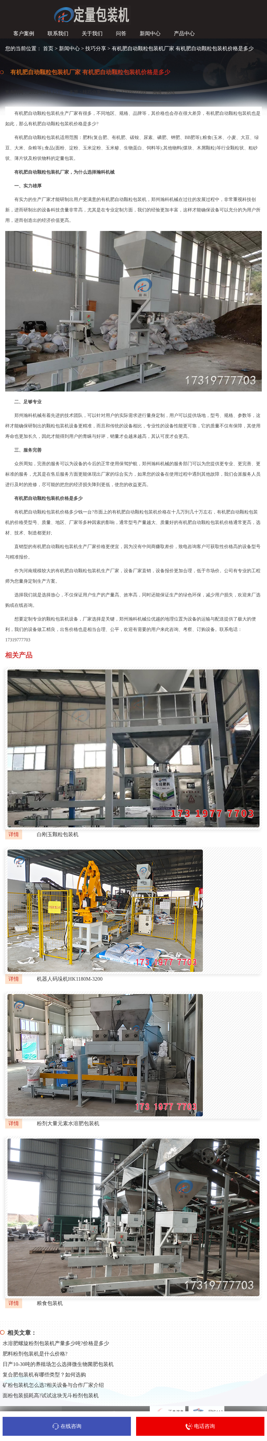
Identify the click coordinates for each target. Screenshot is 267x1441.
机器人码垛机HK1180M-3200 (70, 979)
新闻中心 (69, 48)
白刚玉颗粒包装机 (57, 834)
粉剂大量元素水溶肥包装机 (68, 1123)
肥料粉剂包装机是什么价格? (35, 1354)
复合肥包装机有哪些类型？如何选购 (44, 1374)
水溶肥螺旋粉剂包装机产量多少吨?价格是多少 (56, 1343)
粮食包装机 (50, 1303)
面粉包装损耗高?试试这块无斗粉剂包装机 (51, 1395)
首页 (48, 48)
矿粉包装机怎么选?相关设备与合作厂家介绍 (53, 1385)
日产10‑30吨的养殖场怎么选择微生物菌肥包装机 (58, 1364)
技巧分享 (95, 48)
